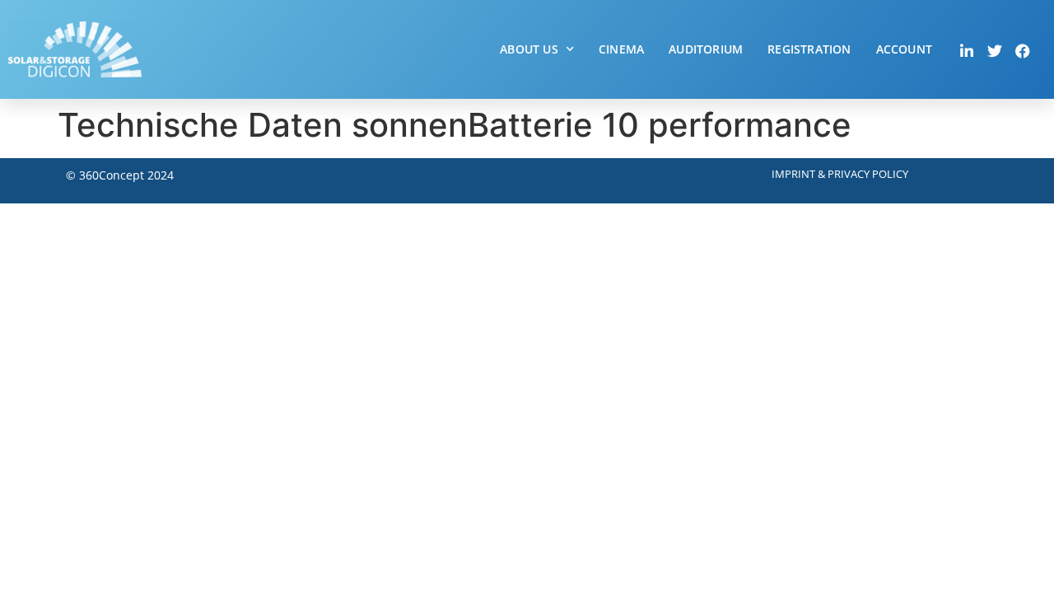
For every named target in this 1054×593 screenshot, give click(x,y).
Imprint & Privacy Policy (840, 173)
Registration (809, 49)
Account (904, 49)
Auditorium (706, 49)
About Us (529, 49)
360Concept (111, 175)
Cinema (621, 49)
